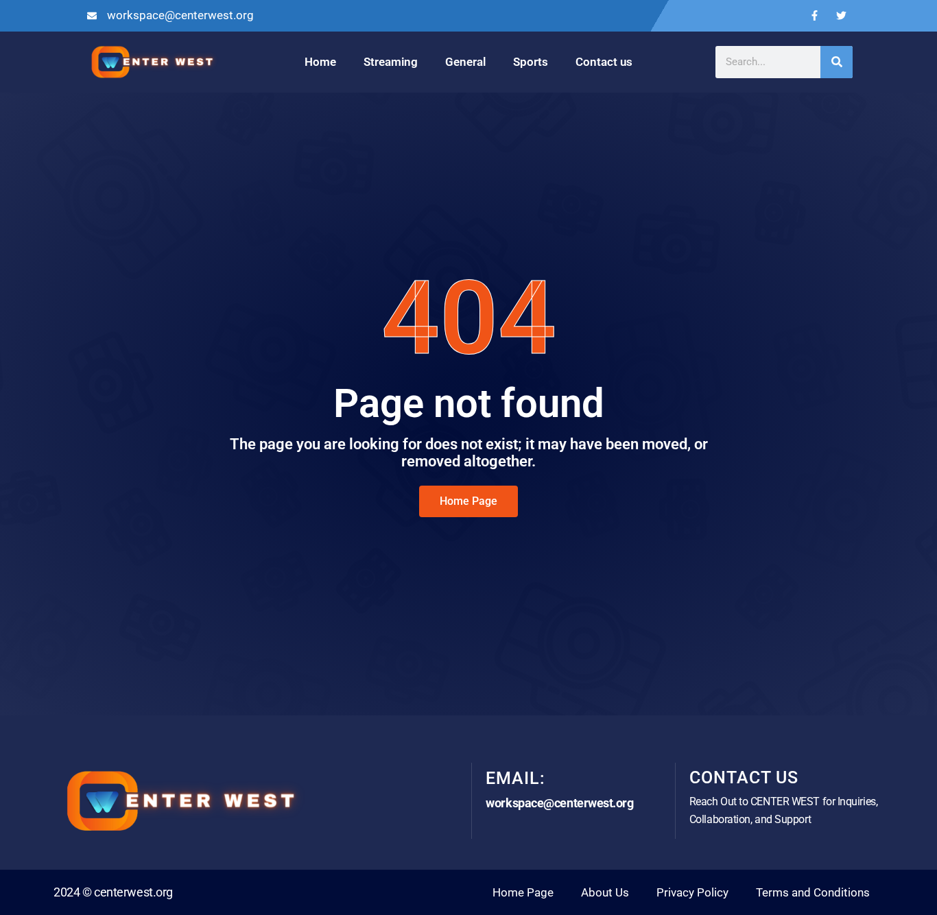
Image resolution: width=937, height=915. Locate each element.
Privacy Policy (692, 892)
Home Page (523, 892)
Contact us (604, 62)
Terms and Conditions (813, 892)
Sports (530, 62)
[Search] (836, 62)
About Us (605, 892)
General (465, 62)
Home (320, 62)
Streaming (391, 62)
